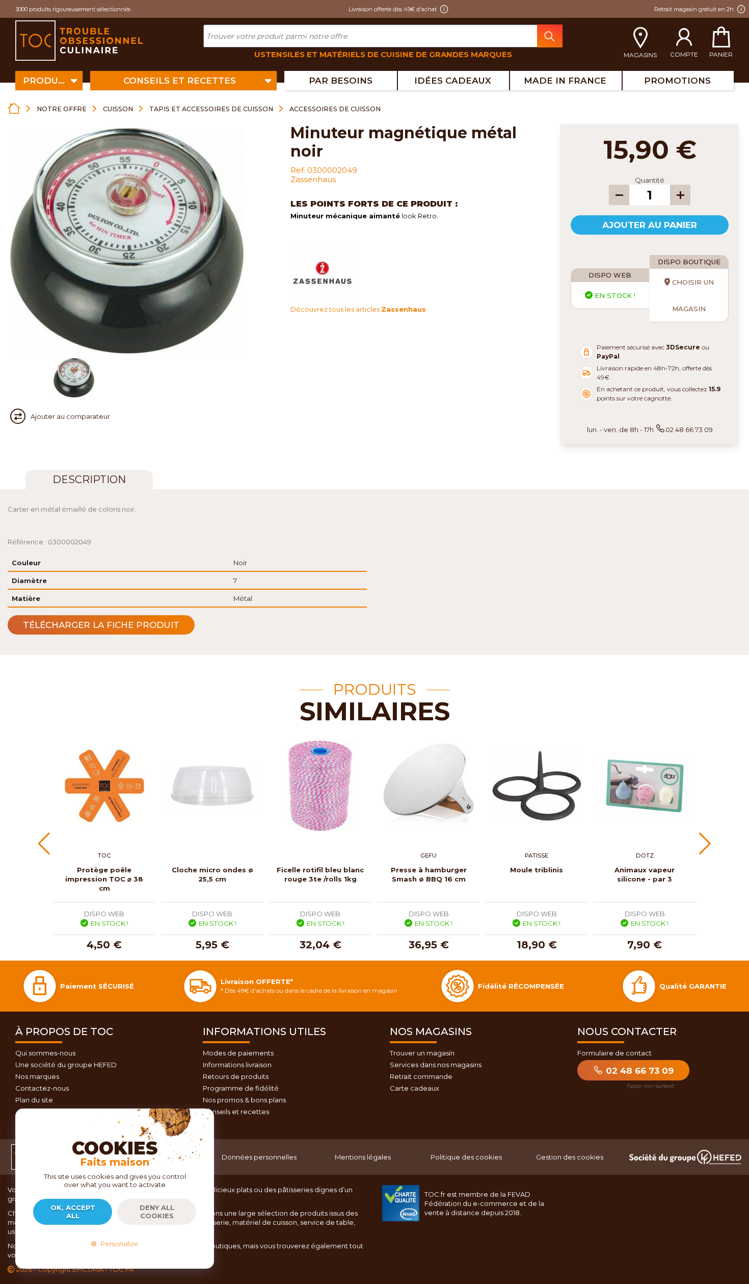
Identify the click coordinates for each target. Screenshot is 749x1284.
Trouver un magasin (422, 1053)
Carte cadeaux (414, 1088)
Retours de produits (236, 1076)
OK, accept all (72, 1211)
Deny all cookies (157, 1211)
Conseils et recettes (236, 1111)
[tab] (89, 479)
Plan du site (34, 1100)
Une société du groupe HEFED (66, 1065)
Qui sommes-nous (45, 1053)
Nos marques (37, 1076)
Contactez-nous (42, 1088)
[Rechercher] (550, 35)
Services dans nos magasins (435, 1065)
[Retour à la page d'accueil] (14, 108)
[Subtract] (619, 195)
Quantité (649, 180)
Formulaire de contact (614, 1053)
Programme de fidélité (241, 1088)
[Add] (680, 195)
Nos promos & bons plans (244, 1100)
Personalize (118, 1244)
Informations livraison (237, 1065)
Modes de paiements (238, 1053)
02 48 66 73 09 (638, 1071)
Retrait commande (421, 1076)
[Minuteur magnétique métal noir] (74, 378)
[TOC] (80, 40)
